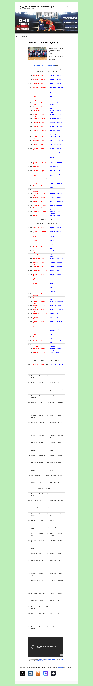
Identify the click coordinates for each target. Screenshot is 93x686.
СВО (69, 32)
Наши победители (63, 32)
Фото (38, 32)
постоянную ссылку (39, 660)
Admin (40, 659)
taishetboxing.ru (60, 667)
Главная (21, 32)
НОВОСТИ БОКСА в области (50, 659)
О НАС (26, 32)
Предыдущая (64, 35)
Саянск (61, 659)
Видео (41, 32)
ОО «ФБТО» (47, 32)
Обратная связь (54, 32)
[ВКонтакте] (15, 39)
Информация (32, 32)
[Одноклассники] (17, 39)
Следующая (70, 35)
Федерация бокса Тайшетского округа (37, 6)
